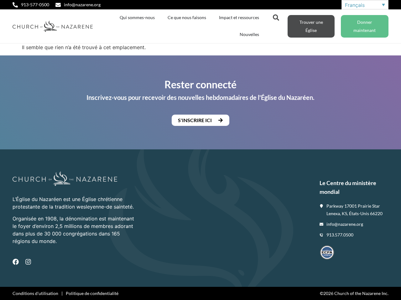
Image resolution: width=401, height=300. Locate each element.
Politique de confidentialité (92, 293)
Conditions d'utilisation (35, 293)
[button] (200, 120)
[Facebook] (16, 262)
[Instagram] (28, 262)
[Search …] (276, 16)
